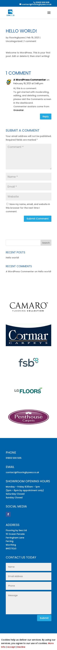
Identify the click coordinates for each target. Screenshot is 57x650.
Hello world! (12, 257)
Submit (44, 618)
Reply (46, 116)
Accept (11, 646)
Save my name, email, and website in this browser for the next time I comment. (28, 208)
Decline (21, 646)
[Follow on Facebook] (8, 514)
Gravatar (18, 110)
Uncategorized (14, 41)
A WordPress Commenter (29, 79)
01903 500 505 (42, 2)
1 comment (30, 41)
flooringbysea (17, 37)
